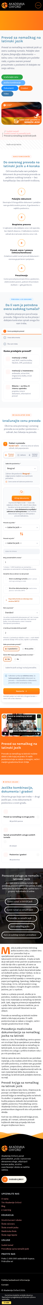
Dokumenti (9, 88)
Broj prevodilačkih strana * (12, 558)
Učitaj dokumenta (21, 498)
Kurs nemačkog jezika (20, 926)
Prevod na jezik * (9, 538)
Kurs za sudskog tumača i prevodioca (20, 935)
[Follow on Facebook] (3, 1267)
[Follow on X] (24, 1267)
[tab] (9, 455)
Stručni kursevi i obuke (11, 1220)
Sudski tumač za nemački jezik (17, 133)
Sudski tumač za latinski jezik (20, 901)
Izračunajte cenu (11, 77)
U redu (6, 1303)
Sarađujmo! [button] (16, 1179)
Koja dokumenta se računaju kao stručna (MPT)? (20, 600)
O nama (4, 1199)
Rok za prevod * (8, 608)
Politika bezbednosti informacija (15, 1280)
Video (6, 94)
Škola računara (8, 1224)
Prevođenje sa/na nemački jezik (15, 1249)
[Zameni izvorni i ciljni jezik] (21, 534)
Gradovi (24, 88)
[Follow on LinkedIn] (29, 1267)
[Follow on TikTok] (13, 1267)
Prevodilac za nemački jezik (20, 918)
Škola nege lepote (9, 1235)
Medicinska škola (8, 1231)
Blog (3, 1206)
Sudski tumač (7, 1245)
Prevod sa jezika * (9, 522)
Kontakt (5, 1285)
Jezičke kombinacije (12, 82)
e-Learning (6, 1210)
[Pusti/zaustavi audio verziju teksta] (3, 145)
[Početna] (2, 131)
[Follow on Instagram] (8, 1267)
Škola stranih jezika (9, 1227)
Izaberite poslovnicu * (13, 464)
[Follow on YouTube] (19, 1267)
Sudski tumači (12, 131)
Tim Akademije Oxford (11, 1202)
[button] (38, 5)
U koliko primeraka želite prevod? (15, 628)
